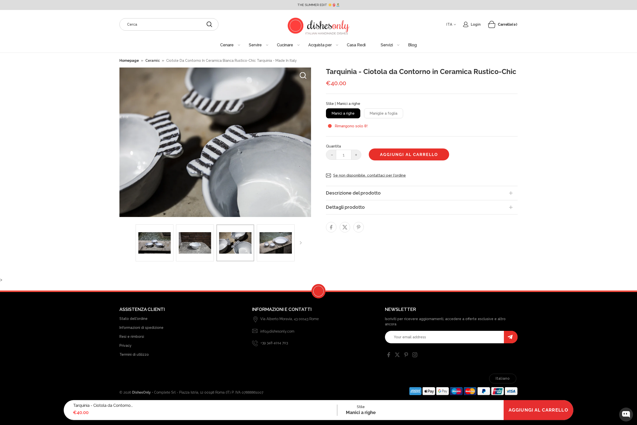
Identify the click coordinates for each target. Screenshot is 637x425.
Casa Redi (356, 45)
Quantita (333, 146)
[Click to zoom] (303, 75)
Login (475, 24)
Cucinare (285, 45)
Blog (412, 45)
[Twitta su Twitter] (345, 227)
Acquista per (320, 45)
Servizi (387, 45)
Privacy (125, 346)
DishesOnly (141, 392)
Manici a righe (343, 113)
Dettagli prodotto (345, 207)
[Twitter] (397, 355)
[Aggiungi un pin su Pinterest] (358, 227)
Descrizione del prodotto (353, 193)
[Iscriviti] (511, 337)
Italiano (503, 378)
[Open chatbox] (626, 415)
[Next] (300, 242)
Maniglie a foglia (383, 113)
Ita (449, 24)
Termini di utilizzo (134, 354)
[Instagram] (414, 355)
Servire (255, 45)
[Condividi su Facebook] (331, 227)
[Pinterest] (406, 355)
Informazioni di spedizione (141, 328)
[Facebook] (388, 355)
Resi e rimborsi (131, 337)
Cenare (227, 45)
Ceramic (152, 61)
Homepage (129, 61)
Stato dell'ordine (133, 319)
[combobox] (168, 24)
